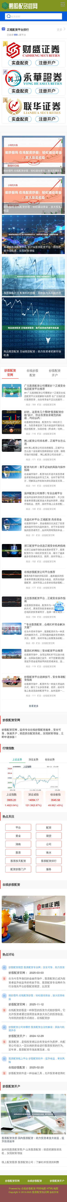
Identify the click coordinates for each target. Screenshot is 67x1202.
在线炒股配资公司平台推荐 (39, 572)
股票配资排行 (49, 860)
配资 (48, 827)
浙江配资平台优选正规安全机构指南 (44, 545)
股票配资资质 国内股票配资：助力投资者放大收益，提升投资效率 (33, 1139)
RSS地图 (41, 1188)
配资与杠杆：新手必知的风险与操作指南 (44, 468)
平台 (18, 827)
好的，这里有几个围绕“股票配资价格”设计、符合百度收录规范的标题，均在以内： (44, 415)
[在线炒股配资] (19, 5)
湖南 (18, 844)
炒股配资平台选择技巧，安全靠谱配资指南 (44, 678)
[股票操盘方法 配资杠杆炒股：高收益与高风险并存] (33, 276)
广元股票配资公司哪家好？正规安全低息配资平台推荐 (44, 387)
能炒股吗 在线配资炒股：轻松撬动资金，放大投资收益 (33, 170)
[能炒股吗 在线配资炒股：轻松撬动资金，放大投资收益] (33, 154)
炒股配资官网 (12, 1180)
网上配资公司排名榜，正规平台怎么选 (44, 442)
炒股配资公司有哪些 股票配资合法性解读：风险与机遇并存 (37, 1028)
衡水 (48, 852)
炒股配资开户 (57, 1180)
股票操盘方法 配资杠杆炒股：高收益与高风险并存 (32, 293)
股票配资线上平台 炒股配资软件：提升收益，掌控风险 (37, 1060)
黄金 (18, 835)
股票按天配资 (18, 860)
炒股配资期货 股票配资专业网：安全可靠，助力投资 (37, 967)
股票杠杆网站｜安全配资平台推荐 (43, 650)
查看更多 (33, 706)
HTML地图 (52, 1188)
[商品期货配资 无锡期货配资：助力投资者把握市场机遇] (33, 327)
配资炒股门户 (18, 869)
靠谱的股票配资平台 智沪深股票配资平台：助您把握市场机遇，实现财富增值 (32, 248)
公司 (48, 844)
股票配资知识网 (40, 1192)
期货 (48, 835)
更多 (59, 29)
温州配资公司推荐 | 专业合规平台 (43, 493)
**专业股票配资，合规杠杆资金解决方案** (44, 625)
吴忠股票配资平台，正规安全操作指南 (44, 599)
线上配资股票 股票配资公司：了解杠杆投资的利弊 (30, 1162)
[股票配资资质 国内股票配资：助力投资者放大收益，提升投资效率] (33, 1113)
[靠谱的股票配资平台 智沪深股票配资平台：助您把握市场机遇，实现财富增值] (33, 234)
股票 (18, 852)
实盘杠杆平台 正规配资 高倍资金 (43, 519)
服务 (48, 869)
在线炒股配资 (34, 1180)
